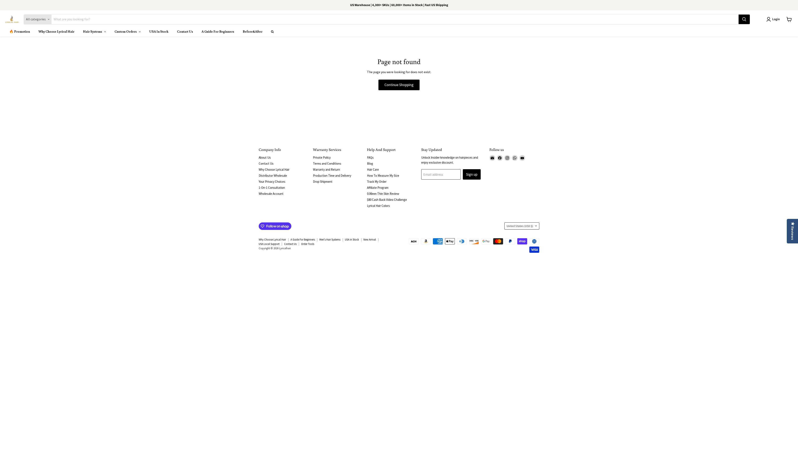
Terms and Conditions (327, 163)
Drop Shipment (322, 182)
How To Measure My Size (383, 176)
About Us (265, 157)
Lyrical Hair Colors (378, 206)
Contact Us (266, 163)
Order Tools (307, 244)
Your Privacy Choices (272, 182)
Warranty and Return (326, 169)
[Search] (744, 19)
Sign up (471, 174)
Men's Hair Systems (329, 239)
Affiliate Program (377, 188)
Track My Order (377, 182)
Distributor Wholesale (273, 176)
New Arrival (369, 239)
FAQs (370, 157)
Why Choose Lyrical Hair (274, 169)
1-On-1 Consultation (272, 188)
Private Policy (322, 157)
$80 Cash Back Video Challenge (387, 200)
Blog (370, 163)
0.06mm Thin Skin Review (383, 194)
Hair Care (373, 169)
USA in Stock (352, 239)
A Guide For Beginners (303, 239)
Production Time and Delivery (332, 176)
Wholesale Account (271, 194)
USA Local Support (269, 244)
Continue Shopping (399, 84)
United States (520, 226)
